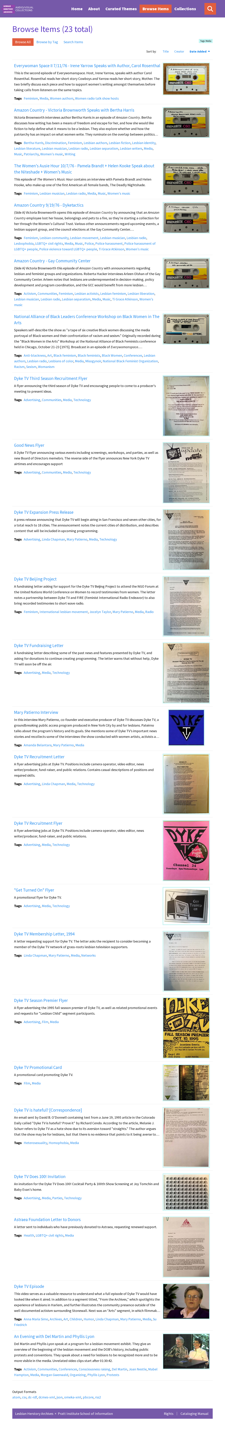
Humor (89, 1319)
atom (16, 1397)
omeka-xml (72, 1397)
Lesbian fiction (119, 143)
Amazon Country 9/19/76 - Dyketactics (48, 205)
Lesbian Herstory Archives (34, 1413)
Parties (57, 1198)
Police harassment (109, 243)
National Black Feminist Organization (130, 361)
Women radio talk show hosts (97, 98)
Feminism (31, 98)
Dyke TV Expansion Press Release (43, 512)
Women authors (61, 98)
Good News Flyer (29, 445)
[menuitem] (76, 9)
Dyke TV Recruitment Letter (39, 757)
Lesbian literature (27, 148)
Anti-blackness (35, 355)
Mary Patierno (77, 539)
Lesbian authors (95, 143)
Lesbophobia (24, 243)
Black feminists (89, 355)
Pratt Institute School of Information (85, 1413)
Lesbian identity (143, 143)
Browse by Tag (47, 42)
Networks (88, 955)
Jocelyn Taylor (100, 611)
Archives (56, 1319)
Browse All (23, 42)
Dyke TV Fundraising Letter (38, 645)
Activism (30, 293)
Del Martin (119, 1369)
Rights (168, 1413)
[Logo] (17, 9)
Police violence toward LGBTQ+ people (68, 249)
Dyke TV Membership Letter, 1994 (44, 934)
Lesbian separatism (104, 148)
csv (24, 1397)
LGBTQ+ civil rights (49, 243)
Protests (113, 1375)
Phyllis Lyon (96, 1375)
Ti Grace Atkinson (111, 249)
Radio (149, 611)
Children (76, 1319)
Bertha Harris (33, 143)
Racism (19, 366)
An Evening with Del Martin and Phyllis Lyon (54, 1336)
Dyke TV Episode (29, 1286)
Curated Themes (121, 8)
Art (49, 355)
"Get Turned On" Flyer (34, 890)
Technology (82, 400)
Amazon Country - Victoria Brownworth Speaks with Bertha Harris (74, 110)
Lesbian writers (131, 148)
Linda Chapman (53, 539)
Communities (47, 293)
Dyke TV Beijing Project (35, 579)
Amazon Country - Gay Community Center (52, 261)
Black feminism (64, 355)
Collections (185, 8)
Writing (70, 154)
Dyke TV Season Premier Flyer (41, 1000)
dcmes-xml (46, 1397)
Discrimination (55, 143)
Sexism (31, 366)
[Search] (210, 9)
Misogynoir (93, 361)
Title (166, 51)
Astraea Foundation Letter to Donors (47, 1219)
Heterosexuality (35, 1143)
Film (45, 1022)
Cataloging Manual (194, 1413)
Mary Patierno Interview (36, 712)
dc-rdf (32, 1397)
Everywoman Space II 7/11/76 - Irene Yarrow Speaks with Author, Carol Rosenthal (87, 65)
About (94, 8)
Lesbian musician (54, 148)
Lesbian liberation (141, 293)
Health (29, 1235)
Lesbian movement (84, 238)
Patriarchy (31, 154)
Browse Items (155, 8)
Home (77, 8)
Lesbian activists (87, 293)
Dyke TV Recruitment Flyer (38, 823)
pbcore (88, 1397)
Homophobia (59, 1143)
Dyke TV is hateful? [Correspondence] (48, 1110)
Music (18, 154)
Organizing (78, 1375)
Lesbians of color (60, 361)
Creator (179, 51)
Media (44, 98)
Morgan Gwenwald (54, 1375)
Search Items (73, 42)
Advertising (32, 400)
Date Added (198, 51)
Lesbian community (54, 238)
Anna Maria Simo (36, 1319)
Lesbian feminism (113, 293)
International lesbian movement (64, 611)
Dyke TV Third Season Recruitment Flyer (50, 378)
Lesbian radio (78, 148)
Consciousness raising (94, 1369)
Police (89, 243)
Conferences (133, 355)
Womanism (46, 366)
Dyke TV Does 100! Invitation (40, 1176)
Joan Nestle (138, 1369)
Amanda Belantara (38, 745)
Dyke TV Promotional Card (38, 1067)
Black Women (112, 355)
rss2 (98, 1397)
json (60, 1397)
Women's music (51, 154)
